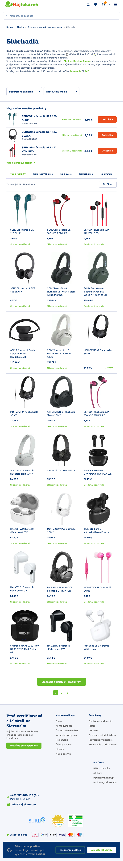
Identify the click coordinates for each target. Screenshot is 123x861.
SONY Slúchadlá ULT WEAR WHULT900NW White (59, 353)
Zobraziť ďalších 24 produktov (61, 681)
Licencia (60, 749)
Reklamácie (62, 739)
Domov (9, 27)
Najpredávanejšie (43, 173)
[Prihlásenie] (88, 4)
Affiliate (97, 773)
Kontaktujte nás (64, 725)
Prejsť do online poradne (24, 745)
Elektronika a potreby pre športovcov (45, 27)
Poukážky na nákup (103, 777)
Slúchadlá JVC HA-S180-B (61, 470)
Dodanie (93, 730)
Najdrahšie (106, 173)
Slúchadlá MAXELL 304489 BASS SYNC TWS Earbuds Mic (24, 649)
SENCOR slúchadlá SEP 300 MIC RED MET (59, 231)
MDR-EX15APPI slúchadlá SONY (97, 589)
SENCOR (33, 123)
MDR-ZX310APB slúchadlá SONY (24, 413)
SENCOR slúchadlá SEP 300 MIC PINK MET (96, 413)
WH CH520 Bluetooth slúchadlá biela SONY (21, 472)
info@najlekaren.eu (24, 804)
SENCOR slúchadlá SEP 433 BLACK (22, 290)
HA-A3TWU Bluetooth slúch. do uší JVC (21, 589)
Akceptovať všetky (101, 849)
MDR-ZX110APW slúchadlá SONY (61, 530)
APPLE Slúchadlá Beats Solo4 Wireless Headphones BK (22, 353)
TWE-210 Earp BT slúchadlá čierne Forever (97, 530)
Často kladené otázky (67, 730)
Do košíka (107, 119)
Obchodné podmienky (101, 721)
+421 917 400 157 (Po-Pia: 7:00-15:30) (24, 797)
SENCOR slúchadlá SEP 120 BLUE (22, 231)
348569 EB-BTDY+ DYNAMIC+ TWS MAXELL (97, 472)
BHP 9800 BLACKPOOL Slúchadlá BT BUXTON (60, 589)
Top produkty (18, 173)
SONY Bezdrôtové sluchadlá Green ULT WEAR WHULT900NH (95, 292)
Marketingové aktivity (105, 782)
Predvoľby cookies (70, 849)
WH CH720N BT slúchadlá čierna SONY (61, 413)
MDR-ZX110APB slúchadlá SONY (97, 352)
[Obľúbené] (96, 4)
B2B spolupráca (101, 768)
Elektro (20, 27)
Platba (92, 725)
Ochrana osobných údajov (102, 735)
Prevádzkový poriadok (101, 739)
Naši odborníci (63, 753)
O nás (59, 721)
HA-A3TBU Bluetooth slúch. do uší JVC (58, 647)
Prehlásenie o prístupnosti (103, 744)
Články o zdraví (64, 744)
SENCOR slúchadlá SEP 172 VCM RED (96, 231)
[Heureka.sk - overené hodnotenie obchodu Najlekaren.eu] (58, 821)
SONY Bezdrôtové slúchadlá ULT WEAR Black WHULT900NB (61, 292)
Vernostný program (66, 735)
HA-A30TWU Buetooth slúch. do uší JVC (22, 530)
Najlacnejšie (86, 173)
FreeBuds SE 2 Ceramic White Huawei (96, 647)
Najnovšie (66, 173)
